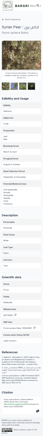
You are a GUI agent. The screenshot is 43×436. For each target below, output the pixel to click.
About (33, 6)
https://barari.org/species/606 (15, 404)
